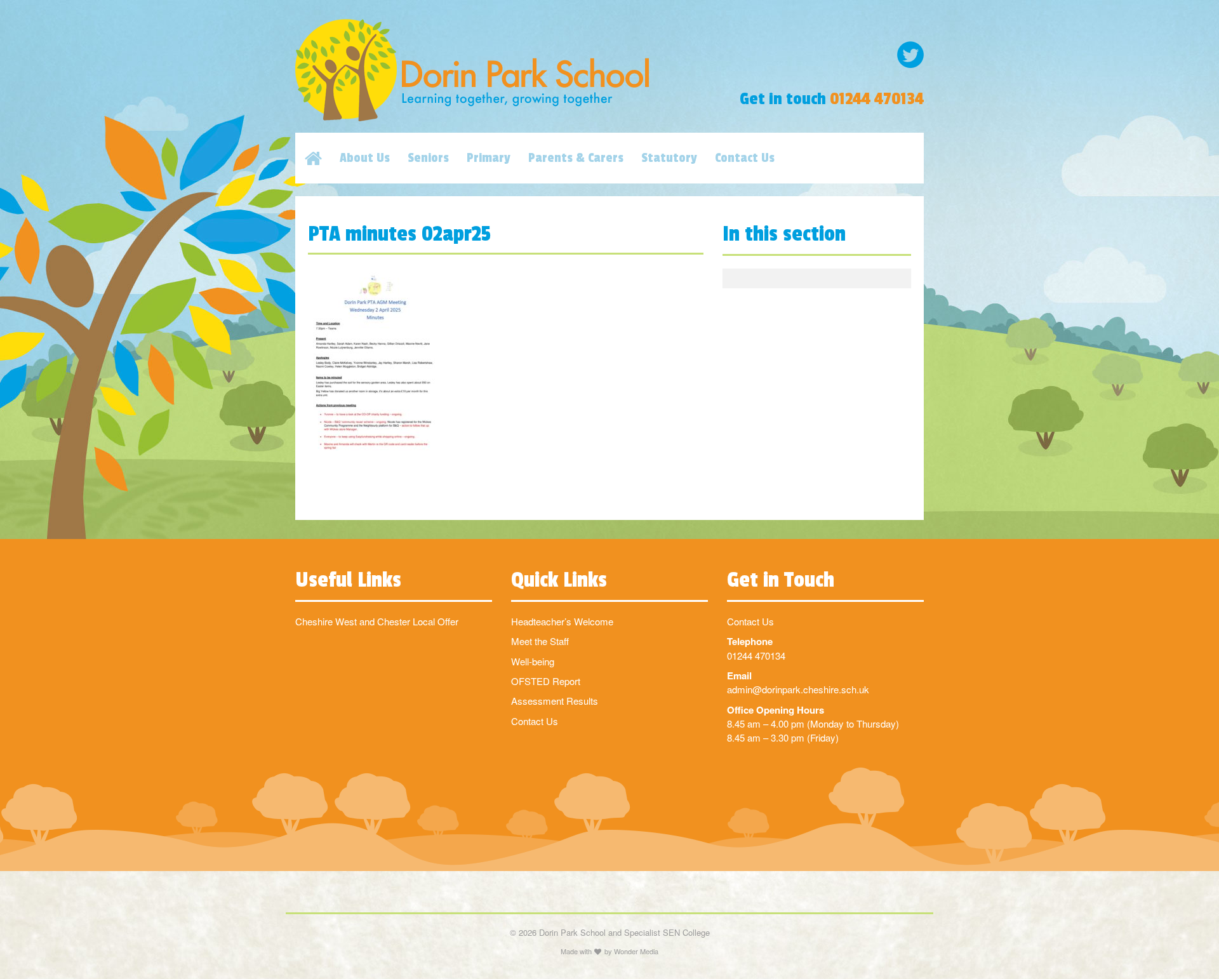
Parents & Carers (575, 158)
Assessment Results (554, 700)
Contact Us (745, 158)
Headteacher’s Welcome (562, 621)
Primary (488, 158)
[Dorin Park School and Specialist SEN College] (501, 70)
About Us (365, 158)
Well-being (532, 661)
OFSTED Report (545, 681)
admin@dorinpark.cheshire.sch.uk (798, 689)
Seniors (428, 158)
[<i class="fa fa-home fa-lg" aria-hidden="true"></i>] (322, 158)
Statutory (669, 158)
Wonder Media (636, 951)
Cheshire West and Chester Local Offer (376, 621)
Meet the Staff (540, 641)
